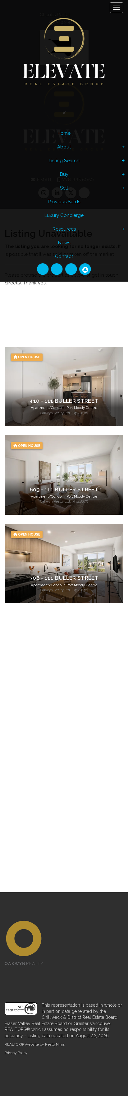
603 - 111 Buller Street (64, 489)
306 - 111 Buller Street (64, 578)
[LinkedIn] (58, 269)
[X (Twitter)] (72, 269)
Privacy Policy (16, 1053)
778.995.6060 (50, 673)
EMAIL (20, 694)
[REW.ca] (85, 269)
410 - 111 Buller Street (64, 401)
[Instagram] (44, 269)
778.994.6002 (50, 683)
